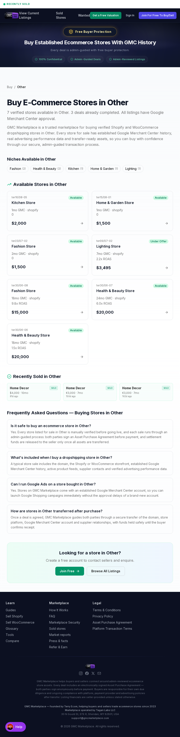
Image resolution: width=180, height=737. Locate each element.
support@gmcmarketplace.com (90, 718)
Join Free (67, 571)
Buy (10, 87)
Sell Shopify (14, 616)
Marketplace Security (64, 622)
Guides (11, 610)
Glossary (12, 628)
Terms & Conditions (107, 610)
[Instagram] (81, 673)
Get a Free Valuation (106, 15)
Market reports (60, 635)
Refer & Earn (58, 647)
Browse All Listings (105, 571)
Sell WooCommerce (20, 622)
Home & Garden (104, 168)
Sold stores (57, 628)
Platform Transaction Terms (112, 628)
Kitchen (75, 168)
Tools (10, 635)
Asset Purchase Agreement (112, 622)
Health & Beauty (47, 168)
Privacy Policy (103, 616)
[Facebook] (87, 673)
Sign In (130, 15)
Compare (12, 641)
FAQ (52, 616)
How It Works (58, 610)
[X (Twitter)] (93, 673)
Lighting (133, 168)
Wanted (84, 15)
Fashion (18, 168)
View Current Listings (29, 15)
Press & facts (58, 641)
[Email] (99, 673)
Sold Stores (61, 15)
